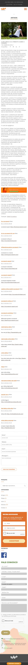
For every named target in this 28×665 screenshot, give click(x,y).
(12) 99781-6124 (7, 641)
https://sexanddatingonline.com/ (9, 374)
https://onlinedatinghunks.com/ (15, 414)
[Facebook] (10, 47)
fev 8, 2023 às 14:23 (6, 396)
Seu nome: (5, 566)
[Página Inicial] (3, 11)
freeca (2, 366)
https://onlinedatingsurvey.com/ (9, 388)
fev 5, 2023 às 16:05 (6, 291)
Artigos (14, 18)
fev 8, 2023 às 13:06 (6, 383)
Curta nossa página (7, 648)
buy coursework (5, 221)
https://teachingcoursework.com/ (9, 320)
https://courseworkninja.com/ (9, 240)
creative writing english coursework (10, 289)
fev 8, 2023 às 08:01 (6, 341)
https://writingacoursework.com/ (9, 254)
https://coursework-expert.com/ (9, 306)
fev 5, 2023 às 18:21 (6, 315)
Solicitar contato (14, 663)
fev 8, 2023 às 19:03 (6, 422)
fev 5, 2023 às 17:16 (6, 303)
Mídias (3, 498)
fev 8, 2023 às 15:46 (6, 410)
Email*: (4, 448)
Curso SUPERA (9, 4)
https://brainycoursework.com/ (18, 227)
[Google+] (19, 47)
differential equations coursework (9, 247)
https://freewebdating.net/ (14, 332)
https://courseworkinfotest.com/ (17, 294)
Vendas (3, 507)
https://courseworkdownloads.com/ (10, 282)
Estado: (4, 582)
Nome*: (4, 435)
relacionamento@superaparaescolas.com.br (13, 638)
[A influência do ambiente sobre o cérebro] (14, 22)
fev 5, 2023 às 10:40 (6, 235)
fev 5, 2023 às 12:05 (6, 249)
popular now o (5, 394)
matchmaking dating (6, 327)
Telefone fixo (5, 592)
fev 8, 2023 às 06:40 (6, 329)
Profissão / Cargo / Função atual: (11, 571)
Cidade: (4, 587)
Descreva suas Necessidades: (10, 603)
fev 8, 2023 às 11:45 (6, 369)
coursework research (6, 275)
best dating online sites (7, 408)
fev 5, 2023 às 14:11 (6, 277)
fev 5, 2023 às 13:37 (6, 263)
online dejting (4, 352)
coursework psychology (7, 313)
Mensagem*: (5, 455)
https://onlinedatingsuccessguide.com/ (11, 402)
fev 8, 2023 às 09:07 (6, 355)
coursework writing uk (7, 301)
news (2, 501)
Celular (4, 597)
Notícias (3, 504)
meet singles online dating (7, 339)
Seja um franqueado (18, 4)
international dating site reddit (9, 380)
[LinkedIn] (16, 47)
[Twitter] (13, 47)
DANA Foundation (12, 216)
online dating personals (7, 420)
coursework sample (6, 261)
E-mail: (4, 576)
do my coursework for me (7, 233)
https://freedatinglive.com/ (8, 427)
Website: (4, 442)
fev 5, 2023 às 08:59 (6, 223)
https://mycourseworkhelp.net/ (9, 268)
